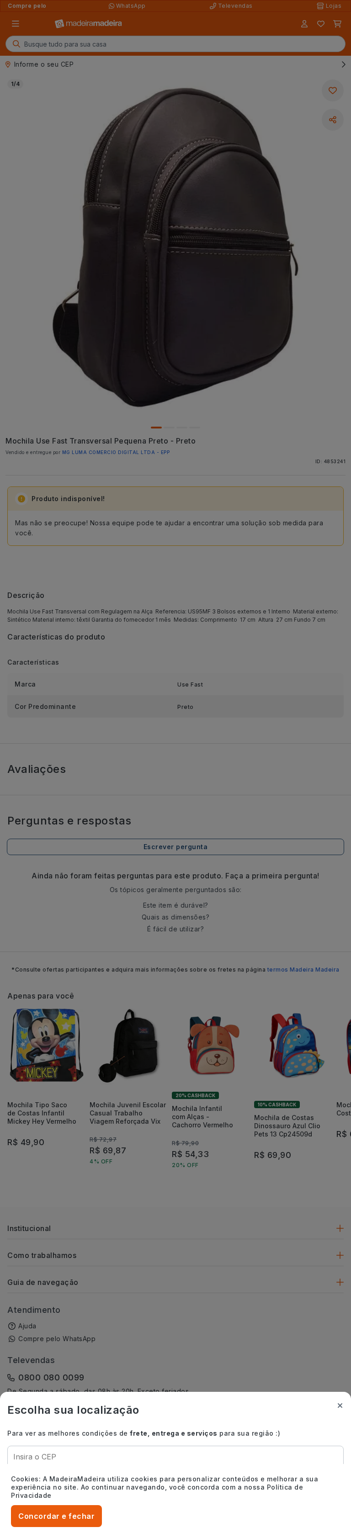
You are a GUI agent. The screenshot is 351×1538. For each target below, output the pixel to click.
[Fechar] (340, 1405)
